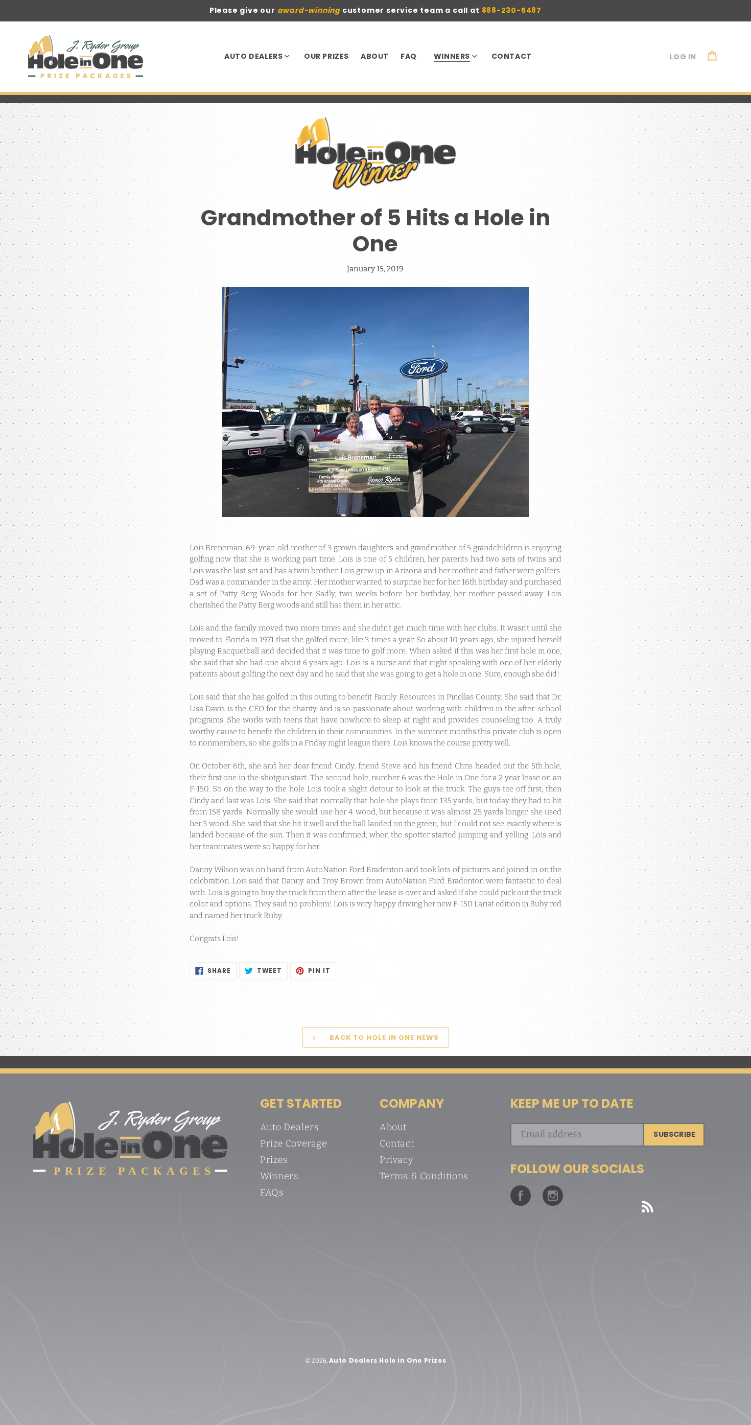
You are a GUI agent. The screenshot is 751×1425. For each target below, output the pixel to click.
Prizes (274, 1159)
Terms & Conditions (424, 1176)
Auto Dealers (289, 1127)
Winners (279, 1176)
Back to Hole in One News (383, 1037)
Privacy (396, 1159)
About (393, 1127)
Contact (397, 1143)
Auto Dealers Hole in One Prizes (388, 1360)
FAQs (272, 1192)
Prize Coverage (293, 1143)
